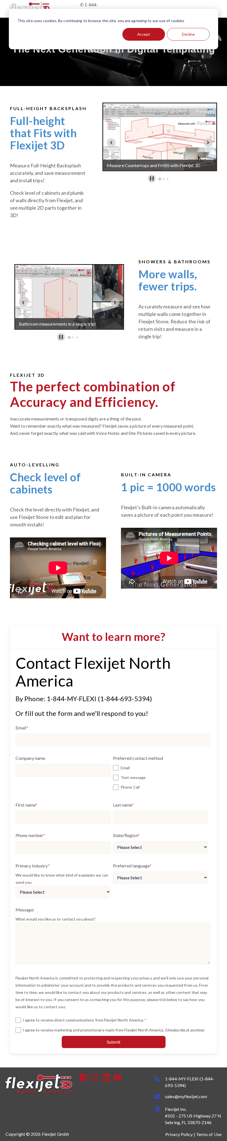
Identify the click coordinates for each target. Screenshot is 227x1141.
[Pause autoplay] (152, 179)
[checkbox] (160, 777)
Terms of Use (208, 1134)
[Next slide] (208, 142)
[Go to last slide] (111, 142)
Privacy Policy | (180, 1134)
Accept (143, 34)
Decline (188, 34)
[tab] (159, 179)
